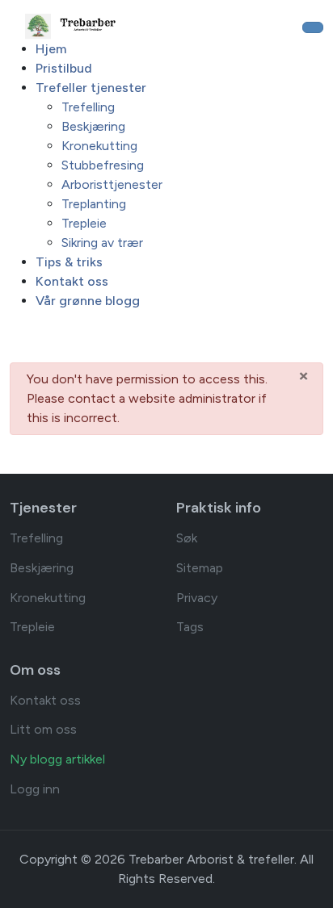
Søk (186, 538)
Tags (190, 626)
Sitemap (199, 567)
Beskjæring (42, 567)
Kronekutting (48, 597)
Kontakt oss (45, 700)
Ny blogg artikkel (57, 759)
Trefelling (36, 538)
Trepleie (32, 626)
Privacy (196, 597)
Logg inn (35, 789)
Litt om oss (43, 729)
